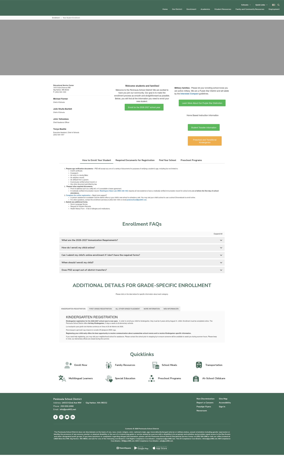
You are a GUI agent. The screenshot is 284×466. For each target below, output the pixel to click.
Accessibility (225, 402)
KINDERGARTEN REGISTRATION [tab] (73, 309)
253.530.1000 (67, 406)
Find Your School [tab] (167, 160)
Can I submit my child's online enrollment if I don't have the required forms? (101, 255)
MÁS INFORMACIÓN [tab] (171, 309)
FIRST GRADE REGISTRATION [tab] (100, 309)
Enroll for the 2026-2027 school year (144, 107)
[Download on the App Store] (159, 447)
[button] (246, 5)
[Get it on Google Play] (141, 447)
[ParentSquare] (123, 448)
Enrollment (56, 18)
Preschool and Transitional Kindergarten (204, 141)
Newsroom (202, 410)
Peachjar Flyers (204, 406)
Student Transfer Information (203, 127)
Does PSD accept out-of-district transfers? (84, 269)
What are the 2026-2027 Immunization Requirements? (90, 240)
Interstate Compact (189, 93)
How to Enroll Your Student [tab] (96, 160)
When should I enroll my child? (78, 262)
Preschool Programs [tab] (191, 160)
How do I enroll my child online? (78, 247)
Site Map (223, 398)
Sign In (222, 406)
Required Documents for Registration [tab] (135, 160)
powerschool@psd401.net (137, 200)
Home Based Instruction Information (203, 115)
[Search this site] (278, 5)
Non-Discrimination (205, 398)
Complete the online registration (78, 195)
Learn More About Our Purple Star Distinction (202, 102)
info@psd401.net (68, 409)
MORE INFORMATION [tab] (152, 309)
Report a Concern (205, 402)
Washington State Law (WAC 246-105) (114, 191)
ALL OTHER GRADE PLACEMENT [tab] (128, 309)
